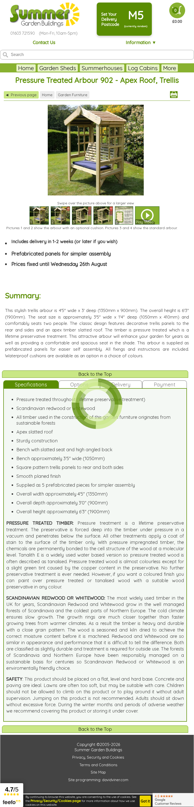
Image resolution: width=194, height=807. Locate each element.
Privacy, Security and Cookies (98, 757)
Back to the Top (95, 374)
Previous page (21, 94)
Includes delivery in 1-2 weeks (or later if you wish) (64, 241)
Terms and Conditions (98, 764)
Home (26, 68)
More (169, 68)
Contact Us (44, 42)
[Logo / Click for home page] (44, 15)
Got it (145, 801)
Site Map (98, 772)
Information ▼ (141, 42)
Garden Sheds (57, 68)
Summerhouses (102, 68)
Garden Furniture (72, 94)
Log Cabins (143, 68)
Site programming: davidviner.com (98, 779)
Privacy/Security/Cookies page (56, 801)
